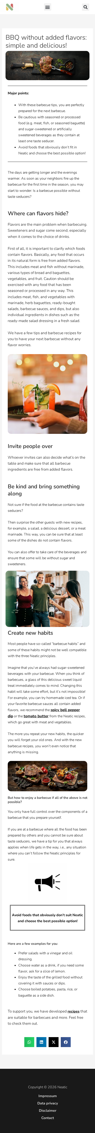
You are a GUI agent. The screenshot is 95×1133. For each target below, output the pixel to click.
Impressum (47, 1096)
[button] (47, 7)
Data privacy (47, 1103)
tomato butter (36, 716)
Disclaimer (47, 1110)
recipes (74, 1011)
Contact (47, 1118)
